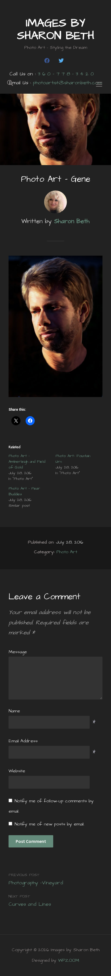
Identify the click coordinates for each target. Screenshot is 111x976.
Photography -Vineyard (36, 882)
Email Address (23, 741)
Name (14, 711)
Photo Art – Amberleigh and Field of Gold (27, 461)
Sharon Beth (72, 221)
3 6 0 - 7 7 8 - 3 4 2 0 (66, 73)
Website (17, 771)
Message (18, 652)
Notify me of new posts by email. (49, 824)
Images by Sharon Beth (55, 29)
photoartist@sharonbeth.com (67, 82)
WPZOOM (68, 960)
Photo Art (66, 552)
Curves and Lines (30, 904)
